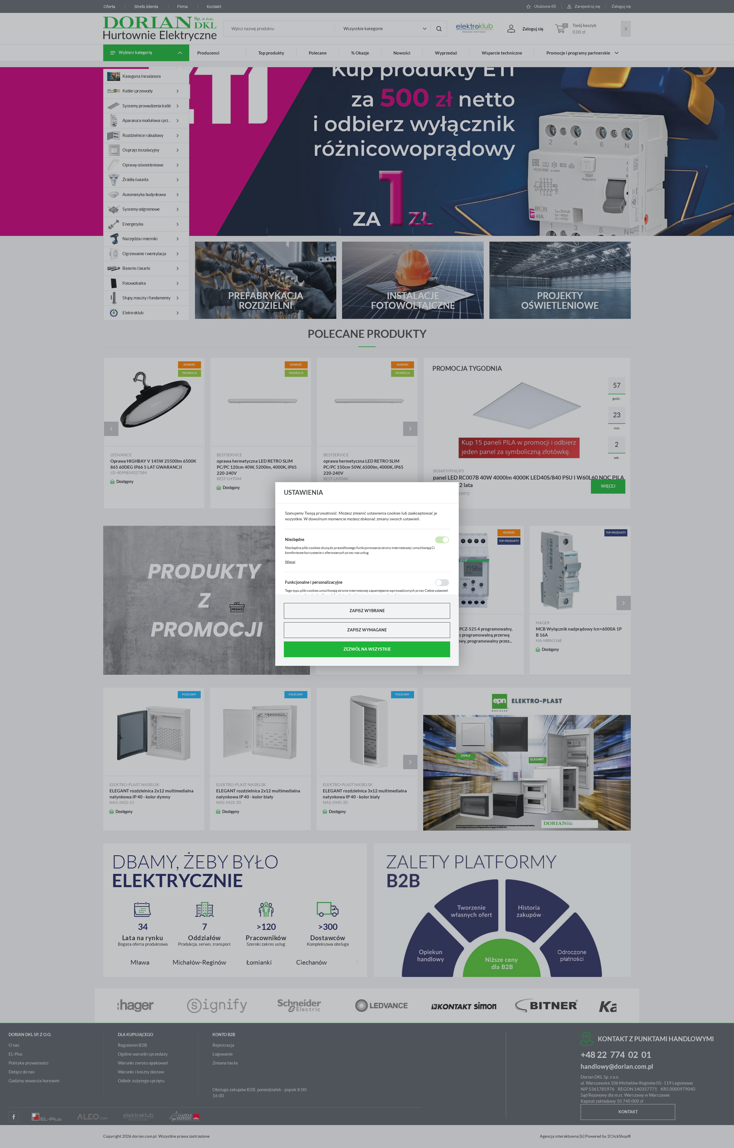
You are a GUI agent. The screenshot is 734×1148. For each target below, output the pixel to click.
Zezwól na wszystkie (367, 649)
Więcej (290, 562)
